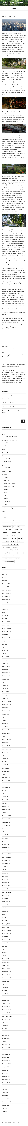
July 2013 (4, 831)
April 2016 (5, 727)
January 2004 (6, 1098)
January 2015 (5, 774)
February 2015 (6, 771)
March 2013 (5, 844)
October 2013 (6, 822)
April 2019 (5, 615)
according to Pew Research (9, 55)
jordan (18, 535)
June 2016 (5, 720)
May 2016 (5, 723)
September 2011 (6, 901)
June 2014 (5, 796)
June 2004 (5, 1092)
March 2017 (5, 692)
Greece (6, 492)
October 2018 (6, 634)
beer (14, 521)
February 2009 (6, 1000)
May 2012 (5, 876)
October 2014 (6, 784)
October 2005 (6, 1083)
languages (6, 538)
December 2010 (6, 930)
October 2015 (6, 746)
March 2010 (5, 959)
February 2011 (6, 924)
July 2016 (4, 717)
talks (4, 556)
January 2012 (5, 889)
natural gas (6, 544)
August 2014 (5, 790)
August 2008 (6, 1019)
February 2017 (6, 695)
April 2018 (5, 653)
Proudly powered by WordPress (10, 1122)
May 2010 (5, 952)
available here (15, 291)
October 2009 (6, 974)
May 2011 (5, 914)
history (13, 535)
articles (9, 521)
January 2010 (5, 965)
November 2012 (6, 857)
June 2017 (5, 685)
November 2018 (6, 631)
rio (22, 550)
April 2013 (5, 841)
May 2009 (5, 990)
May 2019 (5, 612)
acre (4, 521)
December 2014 (6, 777)
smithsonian (13, 553)
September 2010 (7, 939)
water (10, 558)
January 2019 (5, 625)
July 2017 (4, 682)
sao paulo (5, 553)
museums (20, 541)
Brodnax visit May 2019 (8, 395)
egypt (22, 526)
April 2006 (5, 1073)
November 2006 (6, 1064)
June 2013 (5, 835)
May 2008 (5, 1029)
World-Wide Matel (13, 2)
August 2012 (5, 866)
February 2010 (6, 962)
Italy (5, 495)
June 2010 (5, 949)
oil (11, 544)
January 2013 (5, 850)
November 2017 (6, 669)
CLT (14, 526)
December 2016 (6, 701)
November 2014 (6, 781)
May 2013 (5, 838)
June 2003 (5, 1111)
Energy (4, 449)
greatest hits (6, 532)
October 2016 (6, 707)
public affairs (15, 547)
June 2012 (5, 873)
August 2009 (6, 981)
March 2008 (5, 1035)
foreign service (18, 529)
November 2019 (6, 593)
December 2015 (6, 739)
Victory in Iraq (8, 461)
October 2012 (6, 860)
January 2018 (5, 663)
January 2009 (6, 1003)
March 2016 (5, 730)
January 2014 (5, 812)
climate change (7, 526)
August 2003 (5, 1105)
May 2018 (5, 650)
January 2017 (5, 698)
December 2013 (6, 816)
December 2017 (6, 666)
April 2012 (5, 879)
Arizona (6, 477)
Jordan (6, 498)
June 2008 (5, 1025)
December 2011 (6, 892)
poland (16, 544)
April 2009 (5, 994)
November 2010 (6, 933)
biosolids (5, 523)
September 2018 (7, 638)
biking (19, 521)
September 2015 (7, 749)
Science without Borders (10, 436)
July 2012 (4, 870)
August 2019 (5, 603)
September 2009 (7, 978)
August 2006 (6, 1067)
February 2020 (6, 583)
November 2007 (6, 1048)
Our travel (4, 474)
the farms (15, 556)
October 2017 (6, 672)
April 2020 (5, 577)
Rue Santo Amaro (7, 399)
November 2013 (6, 819)
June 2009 (5, 987)
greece (14, 532)
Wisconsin (7, 446)
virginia (5, 558)
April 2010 (5, 955)
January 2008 (6, 1041)
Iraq (3, 456)
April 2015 (5, 765)
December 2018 (6, 628)
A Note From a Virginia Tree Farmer (11, 407)
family (10, 529)
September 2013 (6, 825)
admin (19, 14)
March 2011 (5, 920)
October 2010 (6, 936)
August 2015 (5, 752)
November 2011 (6, 895)
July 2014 (4, 793)
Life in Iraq (7, 458)
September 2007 (7, 1054)
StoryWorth (7, 467)
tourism (22, 556)
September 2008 (7, 1016)
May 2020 (5, 574)
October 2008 (6, 1013)
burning (18, 523)
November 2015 (6, 742)
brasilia (12, 523)
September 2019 (7, 599)
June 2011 (5, 911)
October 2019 (6, 596)
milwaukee (13, 541)
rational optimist (7, 550)
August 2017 (5, 679)
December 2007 (6, 1044)
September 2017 (6, 676)
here (19, 295)
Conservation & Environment (10, 440)
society (21, 553)
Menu (14, 8)
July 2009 (5, 984)
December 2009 (6, 968)
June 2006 (5, 1070)
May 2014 (5, 800)
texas (9, 556)
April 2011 (5, 917)
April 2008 (5, 1032)
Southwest (7, 501)
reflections (17, 550)
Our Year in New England (8, 508)
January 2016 (5, 736)
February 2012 (6, 885)
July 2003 (4, 1108)
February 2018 (6, 660)
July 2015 (4, 755)
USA (3, 511)
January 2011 (5, 927)
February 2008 (6, 1038)
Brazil (3, 434)
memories (6, 541)
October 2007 (6, 1051)
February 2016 (6, 733)
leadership (13, 538)
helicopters (6, 535)
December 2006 (6, 1060)
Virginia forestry (8, 443)
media (20, 538)
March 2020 (5, 580)
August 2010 (5, 943)
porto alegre (6, 547)
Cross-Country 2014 (9, 486)
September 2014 (7, 787)
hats (19, 532)
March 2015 (5, 768)
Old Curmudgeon (6, 471)
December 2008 (6, 1006)
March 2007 (5, 1057)
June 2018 (5, 647)
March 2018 (5, 657)
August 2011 (5, 905)
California (6, 480)
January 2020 (5, 587)
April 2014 (5, 803)
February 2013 (6, 847)
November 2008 (6, 1009)
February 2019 (6, 622)
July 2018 (4, 644)
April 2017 (5, 688)
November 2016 (6, 704)
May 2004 (5, 1095)
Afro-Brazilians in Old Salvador (10, 403)
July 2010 (4, 946)
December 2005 (6, 1079)
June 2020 (5, 571)
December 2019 (6, 590)
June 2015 (5, 758)
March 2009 (5, 997)
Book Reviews (6, 431)
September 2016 (7, 711)
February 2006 (6, 1076)
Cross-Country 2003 (9, 483)
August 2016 (5, 714)
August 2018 (5, 641)
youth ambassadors (8, 561)
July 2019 (4, 606)
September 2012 (6, 863)
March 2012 (5, 882)
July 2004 (5, 1089)
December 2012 (6, 854)
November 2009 (6, 971)
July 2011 (4, 908)
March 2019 (5, 618)
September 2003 (7, 1102)
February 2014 (6, 809)
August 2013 (5, 828)
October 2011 (6, 898)
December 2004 (6, 1086)
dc (18, 526)
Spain (5, 504)
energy (5, 529)
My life (4, 465)
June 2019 (5, 609)
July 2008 (5, 1022)
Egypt (6, 489)
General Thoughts (11, 338)
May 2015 (5, 761)
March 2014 (5, 806)
